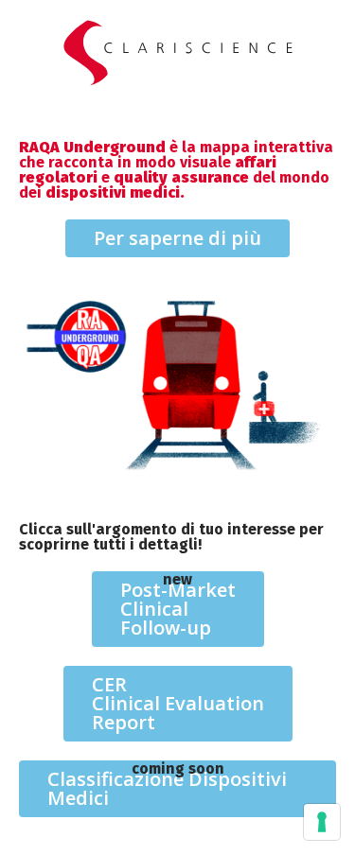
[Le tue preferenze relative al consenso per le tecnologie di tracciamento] (322, 822)
